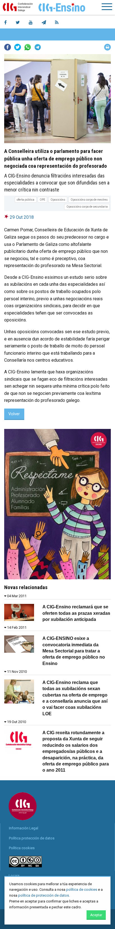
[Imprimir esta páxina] (107, 47)
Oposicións (58, 199)
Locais (14, 875)
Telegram (37, 47)
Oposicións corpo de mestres (89, 199)
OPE (42, 199)
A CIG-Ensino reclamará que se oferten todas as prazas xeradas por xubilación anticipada (76, 613)
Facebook (7, 47)
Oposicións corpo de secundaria (87, 206)
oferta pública (25, 199)
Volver (14, 414)
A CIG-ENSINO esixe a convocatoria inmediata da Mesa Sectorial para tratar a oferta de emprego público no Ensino (73, 651)
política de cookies (81, 889)
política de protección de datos (43, 895)
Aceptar (96, 915)
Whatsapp (27, 47)
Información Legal (23, 828)
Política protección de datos (31, 838)
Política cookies (22, 848)
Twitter (17, 47)
